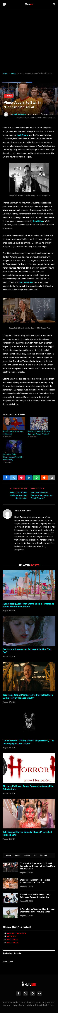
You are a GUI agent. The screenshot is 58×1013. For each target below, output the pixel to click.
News (17, 856)
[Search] (53, 4)
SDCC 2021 (12, 939)
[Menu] (4, 4)
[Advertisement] (29, 41)
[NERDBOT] (29, 4)
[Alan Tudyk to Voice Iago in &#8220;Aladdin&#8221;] (14, 423)
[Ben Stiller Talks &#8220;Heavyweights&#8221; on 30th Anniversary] (14, 446)
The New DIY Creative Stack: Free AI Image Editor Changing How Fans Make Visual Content (37, 866)
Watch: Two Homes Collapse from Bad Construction (18, 495)
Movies (8, 96)
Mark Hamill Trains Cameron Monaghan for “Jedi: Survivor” (41, 495)
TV (35, 856)
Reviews (43, 856)
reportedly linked (26, 282)
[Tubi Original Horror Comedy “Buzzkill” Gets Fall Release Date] (29, 813)
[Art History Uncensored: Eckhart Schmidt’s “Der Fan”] (29, 631)
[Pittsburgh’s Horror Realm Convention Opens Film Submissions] (29, 768)
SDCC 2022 (12, 942)
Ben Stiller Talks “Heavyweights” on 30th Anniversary (13, 457)
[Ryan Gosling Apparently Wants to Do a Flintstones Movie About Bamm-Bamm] (29, 585)
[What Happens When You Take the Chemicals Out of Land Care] (10, 883)
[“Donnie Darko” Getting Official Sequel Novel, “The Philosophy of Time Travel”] (29, 722)
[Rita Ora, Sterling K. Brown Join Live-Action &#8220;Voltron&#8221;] (39, 423)
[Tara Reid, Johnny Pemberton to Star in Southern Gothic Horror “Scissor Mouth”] (29, 676)
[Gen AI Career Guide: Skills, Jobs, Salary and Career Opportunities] (10, 898)
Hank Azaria (22, 135)
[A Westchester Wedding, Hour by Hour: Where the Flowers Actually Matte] (10, 912)
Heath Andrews (19, 114)
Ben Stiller (38, 221)
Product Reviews (16, 933)
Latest (8, 856)
